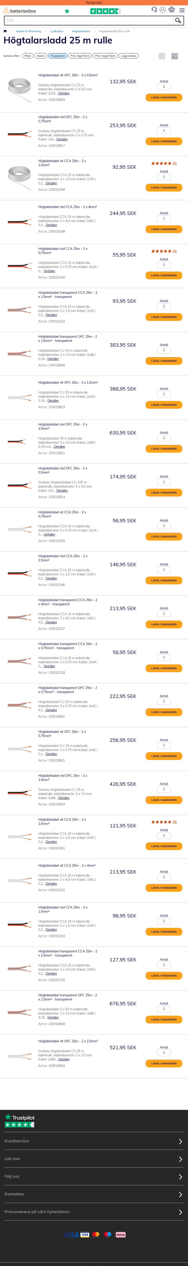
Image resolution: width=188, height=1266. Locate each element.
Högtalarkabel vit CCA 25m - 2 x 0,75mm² (62, 514)
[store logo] (20, 11)
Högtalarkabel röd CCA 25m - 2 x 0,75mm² (62, 251)
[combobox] (94, 21)
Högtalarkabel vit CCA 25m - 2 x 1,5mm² (62, 163)
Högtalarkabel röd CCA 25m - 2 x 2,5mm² (62, 558)
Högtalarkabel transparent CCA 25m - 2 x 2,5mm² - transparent (67, 953)
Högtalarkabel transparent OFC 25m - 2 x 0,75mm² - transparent (67, 690)
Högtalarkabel (81, 31)
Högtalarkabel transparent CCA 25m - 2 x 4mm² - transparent (67, 602)
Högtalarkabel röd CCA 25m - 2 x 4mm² (67, 207)
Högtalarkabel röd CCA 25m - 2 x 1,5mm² (62, 909)
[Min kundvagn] (171, 9)
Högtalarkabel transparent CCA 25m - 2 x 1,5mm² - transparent (67, 295)
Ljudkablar (57, 31)
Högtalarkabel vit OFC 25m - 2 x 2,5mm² (68, 1041)
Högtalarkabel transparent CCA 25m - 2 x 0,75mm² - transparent (67, 646)
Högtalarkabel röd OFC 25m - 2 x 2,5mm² (62, 426)
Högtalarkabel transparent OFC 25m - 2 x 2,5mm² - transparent (67, 997)
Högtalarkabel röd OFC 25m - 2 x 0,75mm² (62, 119)
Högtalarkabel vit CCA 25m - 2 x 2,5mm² (62, 821)
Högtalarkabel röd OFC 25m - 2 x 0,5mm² (62, 470)
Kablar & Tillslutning (29, 31)
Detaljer (64, 93)
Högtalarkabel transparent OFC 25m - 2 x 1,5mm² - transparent (67, 338)
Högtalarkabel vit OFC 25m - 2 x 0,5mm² (68, 75)
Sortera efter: (11, 55)
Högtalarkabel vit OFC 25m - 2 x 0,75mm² (62, 734)
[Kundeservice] (154, 11)
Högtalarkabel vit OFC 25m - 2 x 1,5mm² (68, 382)
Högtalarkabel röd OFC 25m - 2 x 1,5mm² (62, 778)
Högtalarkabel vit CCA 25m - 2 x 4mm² (66, 865)
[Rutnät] (162, 56)
